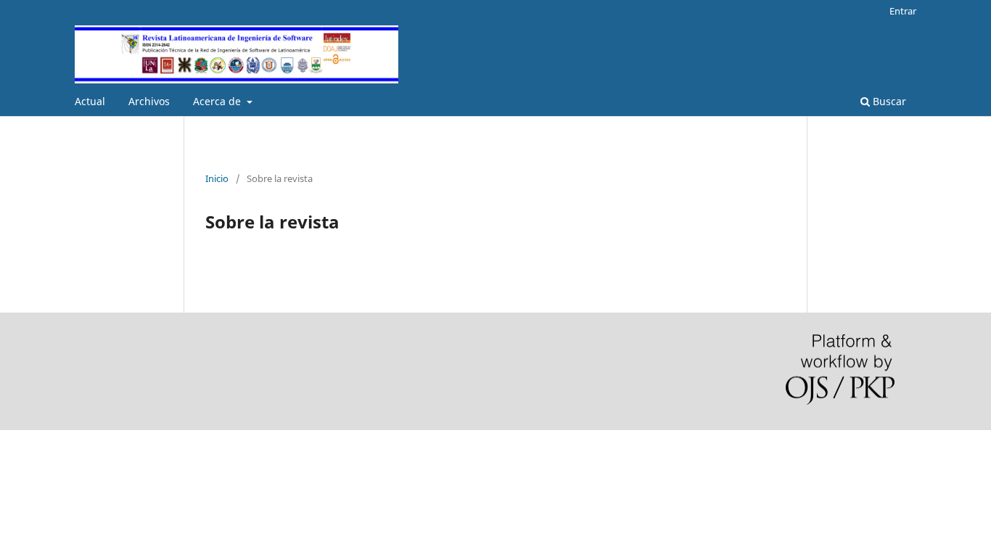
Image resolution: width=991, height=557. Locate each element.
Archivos (149, 101)
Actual (90, 101)
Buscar (888, 101)
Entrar (902, 10)
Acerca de (218, 101)
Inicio (217, 178)
